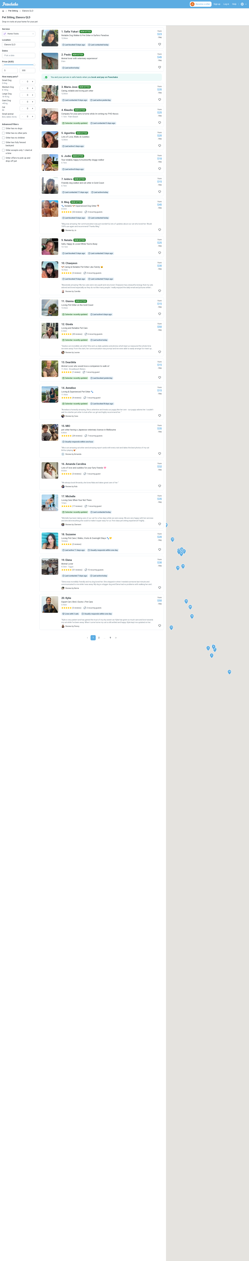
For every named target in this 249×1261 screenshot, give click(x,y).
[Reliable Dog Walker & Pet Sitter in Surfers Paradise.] (102, 38)
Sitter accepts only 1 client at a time (19, 151)
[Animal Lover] (102, 574)
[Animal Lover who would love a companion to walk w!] (102, 370)
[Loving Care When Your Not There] (102, 510)
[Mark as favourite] (160, 44)
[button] (179, 552)
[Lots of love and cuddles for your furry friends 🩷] (102, 475)
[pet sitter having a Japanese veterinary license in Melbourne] (102, 440)
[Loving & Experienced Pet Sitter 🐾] (102, 402)
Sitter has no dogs (14, 128)
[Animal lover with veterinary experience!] (102, 61)
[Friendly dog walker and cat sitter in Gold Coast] (102, 185)
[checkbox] (3, 128)
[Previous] (87, 637)
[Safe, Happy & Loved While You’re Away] (102, 246)
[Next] (116, 637)
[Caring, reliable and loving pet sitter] (102, 93)
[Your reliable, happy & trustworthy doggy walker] (102, 162)
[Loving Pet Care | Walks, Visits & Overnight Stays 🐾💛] (102, 542)
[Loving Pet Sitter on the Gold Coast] (102, 307)
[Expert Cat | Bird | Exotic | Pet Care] (102, 612)
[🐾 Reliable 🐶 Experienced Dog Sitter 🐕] (102, 216)
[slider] (3, 65)
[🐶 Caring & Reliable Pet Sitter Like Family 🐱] (102, 277)
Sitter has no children (15, 138)
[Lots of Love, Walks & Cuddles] (102, 139)
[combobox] (18, 33)
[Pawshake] (10, 4)
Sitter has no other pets (16, 133)
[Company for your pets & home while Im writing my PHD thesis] (102, 116)
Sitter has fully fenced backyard (16, 144)
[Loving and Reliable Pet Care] (102, 338)
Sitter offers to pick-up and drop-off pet (18, 159)
